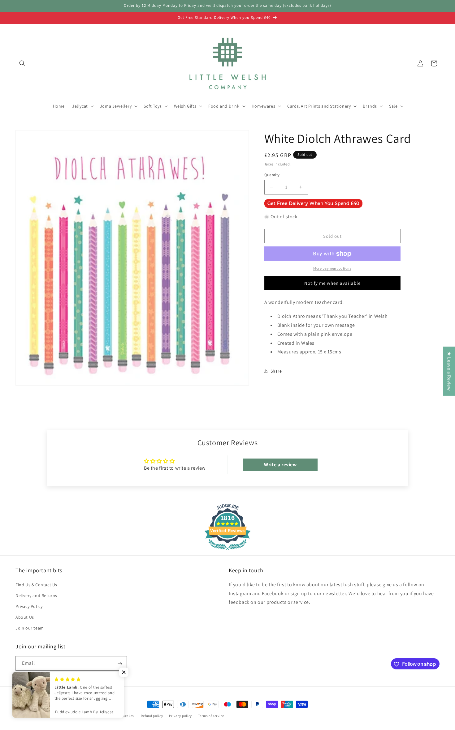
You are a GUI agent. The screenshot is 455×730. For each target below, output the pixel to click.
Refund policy (152, 715)
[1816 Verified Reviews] (227, 550)
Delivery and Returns (36, 595)
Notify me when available (332, 283)
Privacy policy (180, 715)
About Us (24, 617)
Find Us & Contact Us (36, 584)
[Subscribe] (120, 663)
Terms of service (211, 715)
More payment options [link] (332, 268)
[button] (22, 63)
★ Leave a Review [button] (449, 371)
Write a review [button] (280, 464)
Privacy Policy (28, 606)
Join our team (29, 628)
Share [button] (276, 371)
